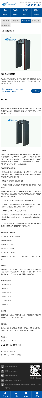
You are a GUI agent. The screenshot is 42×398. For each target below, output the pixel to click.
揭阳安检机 (6, 21)
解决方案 (26, 10)
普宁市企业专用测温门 (14, 355)
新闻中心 (5, 14)
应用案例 (37, 10)
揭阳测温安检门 (26, 21)
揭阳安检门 (16, 21)
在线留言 (37, 14)
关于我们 (16, 14)
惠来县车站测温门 (12, 352)
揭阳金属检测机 (5, 25)
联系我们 (26, 14)
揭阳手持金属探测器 (36, 21)
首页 (5, 10)
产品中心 (16, 10)
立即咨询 (36, 91)
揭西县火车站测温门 (13, 345)
